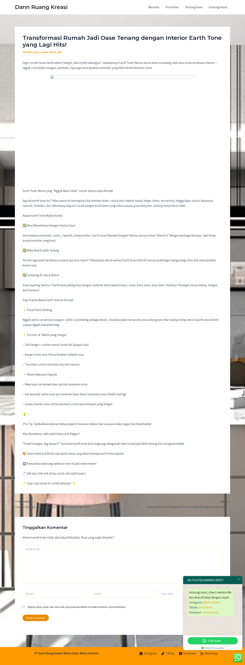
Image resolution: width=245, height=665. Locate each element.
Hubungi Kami (218, 7)
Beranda (154, 7)
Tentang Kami (193, 7)
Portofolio (172, 7)
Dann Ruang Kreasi (41, 7)
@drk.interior (211, 602)
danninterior (211, 612)
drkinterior (206, 607)
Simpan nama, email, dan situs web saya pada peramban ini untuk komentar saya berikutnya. (76, 607)
